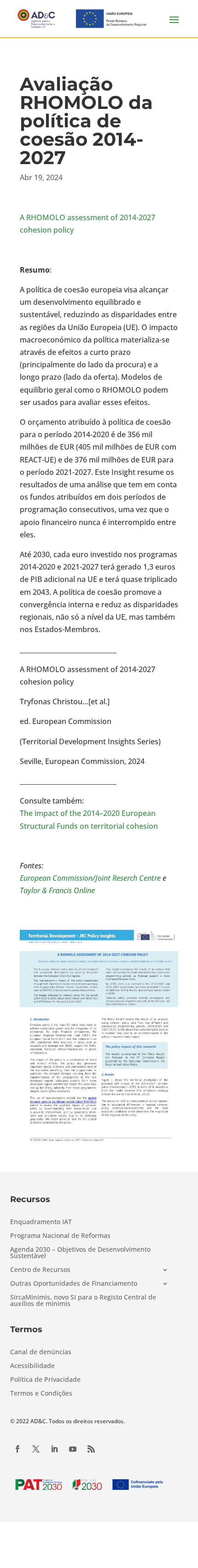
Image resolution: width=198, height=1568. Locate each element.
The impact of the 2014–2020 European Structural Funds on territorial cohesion (89, 819)
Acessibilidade (32, 1366)
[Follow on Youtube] (72, 1449)
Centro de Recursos (40, 1270)
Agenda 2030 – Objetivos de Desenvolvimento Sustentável (80, 1253)
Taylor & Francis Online (57, 890)
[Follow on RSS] (91, 1449)
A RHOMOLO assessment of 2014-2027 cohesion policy (87, 223)
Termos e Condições (41, 1393)
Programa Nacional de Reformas (60, 1236)
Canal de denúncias (40, 1352)
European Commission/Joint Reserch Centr (88, 878)
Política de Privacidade (45, 1380)
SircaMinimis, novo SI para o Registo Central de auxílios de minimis (83, 1301)
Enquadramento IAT (41, 1222)
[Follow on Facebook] (17, 1449)
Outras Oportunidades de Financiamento (73, 1284)
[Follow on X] (36, 1449)
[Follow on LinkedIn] (54, 1449)
